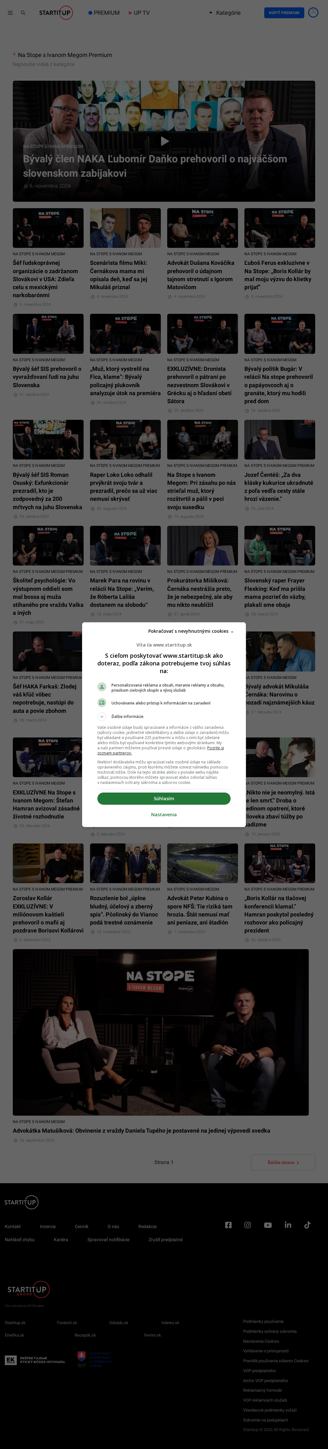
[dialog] (164, 724)
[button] (164, 716)
